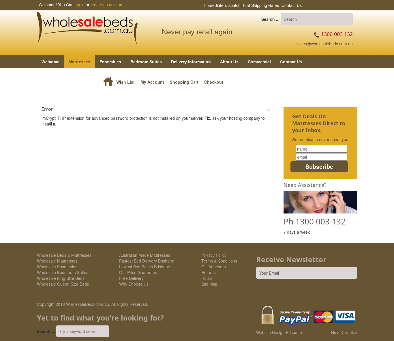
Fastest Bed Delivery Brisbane (146, 261)
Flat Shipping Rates (261, 5)
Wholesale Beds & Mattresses (64, 255)
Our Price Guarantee (138, 272)
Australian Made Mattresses (144, 255)
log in (80, 5)
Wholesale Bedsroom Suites (62, 272)
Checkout (213, 82)
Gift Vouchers (213, 266)
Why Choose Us (134, 284)
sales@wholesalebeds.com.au (325, 43)
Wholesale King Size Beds (61, 278)
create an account (107, 5)
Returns (208, 272)
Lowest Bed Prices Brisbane (144, 266)
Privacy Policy (213, 255)
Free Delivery (131, 278)
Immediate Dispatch (222, 5)
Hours (206, 278)
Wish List (125, 82)
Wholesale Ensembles (57, 266)
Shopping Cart (184, 82)
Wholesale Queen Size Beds (63, 284)
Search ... (270, 19)
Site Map (209, 284)
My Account (152, 82)
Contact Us (292, 5)
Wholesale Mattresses (57, 261)
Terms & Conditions (219, 261)
